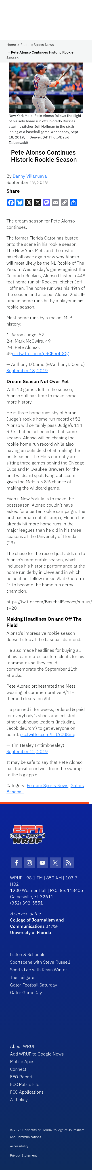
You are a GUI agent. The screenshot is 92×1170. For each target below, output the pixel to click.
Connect (18, 1069)
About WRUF (22, 1046)
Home (11, 44)
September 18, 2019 (27, 370)
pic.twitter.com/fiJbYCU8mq (47, 734)
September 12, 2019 (27, 751)
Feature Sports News (37, 44)
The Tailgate (22, 977)
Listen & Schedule (28, 954)
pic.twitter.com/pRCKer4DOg (40, 353)
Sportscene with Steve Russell (40, 962)
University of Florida (30, 932)
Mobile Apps (22, 1061)
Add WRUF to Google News (37, 1054)
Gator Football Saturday (33, 985)
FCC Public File (24, 1084)
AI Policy (19, 1100)
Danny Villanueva (30, 176)
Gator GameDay (26, 992)
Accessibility (19, 1146)
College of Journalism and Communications (37, 923)
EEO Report (21, 1077)
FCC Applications (27, 1092)
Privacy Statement (23, 1155)
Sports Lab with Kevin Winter (38, 970)
